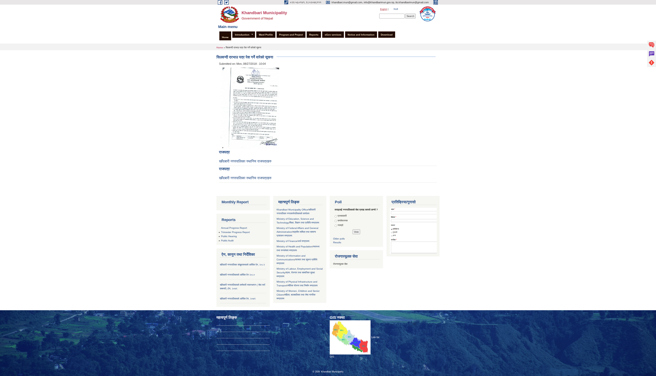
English (383, 9)
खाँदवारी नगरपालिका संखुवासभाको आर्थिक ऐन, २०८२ (242, 264)
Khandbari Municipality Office (292, 209)
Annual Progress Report (234, 228)
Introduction (240, 34)
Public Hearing (229, 236)
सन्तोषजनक (343, 220)
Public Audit (227, 240)
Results (337, 242)
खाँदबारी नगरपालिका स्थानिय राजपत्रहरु (245, 161)
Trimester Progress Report (235, 232)
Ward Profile (266, 34)
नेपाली (395, 9)
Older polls (339, 238)
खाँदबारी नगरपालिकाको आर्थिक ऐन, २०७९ (238, 298)
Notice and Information (361, 34)
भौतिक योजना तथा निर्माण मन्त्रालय (303, 285)
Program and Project (291, 34)
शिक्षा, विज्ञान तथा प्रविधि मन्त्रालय (304, 222)
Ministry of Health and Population (294, 246)
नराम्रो (340, 225)
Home (225, 37)
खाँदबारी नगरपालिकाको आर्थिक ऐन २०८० (237, 274)
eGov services (333, 34)
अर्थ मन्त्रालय (303, 241)
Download (387, 34)
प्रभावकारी (342, 215)
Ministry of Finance (287, 241)
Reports (313, 34)
